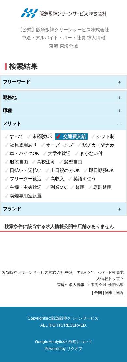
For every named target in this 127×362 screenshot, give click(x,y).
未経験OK (42, 136)
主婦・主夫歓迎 (26, 187)
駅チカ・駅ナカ (98, 144)
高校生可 (46, 161)
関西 (119, 292)
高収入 (57, 178)
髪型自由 (73, 161)
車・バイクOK (24, 153)
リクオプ (74, 348)
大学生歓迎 (59, 153)
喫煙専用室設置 (26, 195)
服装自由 (19, 161)
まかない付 (91, 153)
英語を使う (84, 178)
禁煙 (79, 187)
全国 (98, 292)
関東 (109, 292)
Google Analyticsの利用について (63, 342)
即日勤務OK (101, 170)
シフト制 (105, 136)
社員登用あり (23, 144)
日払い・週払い (26, 170)
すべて (16, 136)
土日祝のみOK (65, 170)
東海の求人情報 (71, 285)
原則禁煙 (102, 187)
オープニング (59, 144)
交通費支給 (74, 136)
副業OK (58, 187)
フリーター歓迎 (26, 178)
